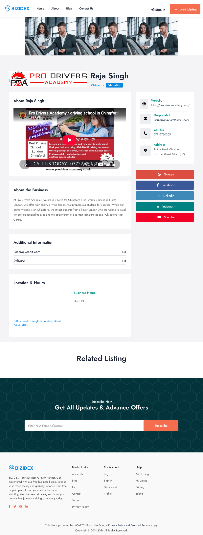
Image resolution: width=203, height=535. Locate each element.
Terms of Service (140, 525)
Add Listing (188, 9)
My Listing (141, 481)
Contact (76, 494)
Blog (69, 8)
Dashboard (110, 487)
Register (108, 474)
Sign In (108, 481)
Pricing (140, 487)
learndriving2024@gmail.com (171, 120)
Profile (108, 494)
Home (40, 8)
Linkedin (168, 195)
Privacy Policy (80, 507)
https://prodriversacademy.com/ (170, 105)
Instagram (168, 206)
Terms (75, 500)
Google (168, 174)
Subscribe (161, 425)
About (55, 8)
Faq (74, 487)
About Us (77, 474)
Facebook (168, 185)
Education (114, 85)
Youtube (168, 217)
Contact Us (86, 8)
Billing (139, 494)
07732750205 (162, 134)
